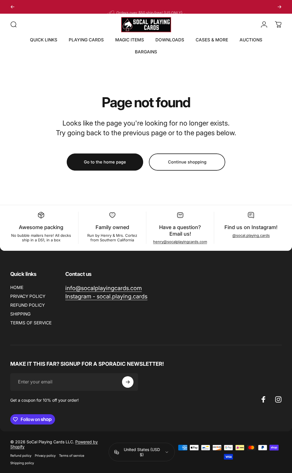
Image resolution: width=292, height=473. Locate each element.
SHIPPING (20, 314)
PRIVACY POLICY (27, 296)
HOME (16, 287)
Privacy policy (45, 456)
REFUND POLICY (27, 305)
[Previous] (12, 7)
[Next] (279, 7)
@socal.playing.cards (251, 235)
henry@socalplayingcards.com (180, 241)
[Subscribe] (127, 382)
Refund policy (20, 456)
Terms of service (71, 456)
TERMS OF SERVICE (31, 323)
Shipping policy (22, 463)
